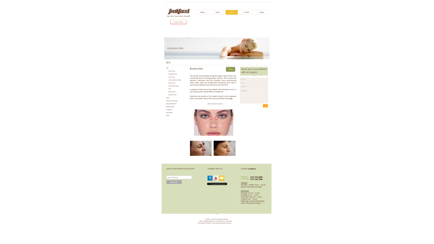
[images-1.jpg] (221, 178)
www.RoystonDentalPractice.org (221, 223)
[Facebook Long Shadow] (210, 178)
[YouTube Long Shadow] (215, 178)
